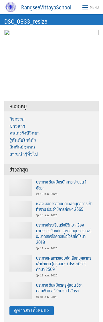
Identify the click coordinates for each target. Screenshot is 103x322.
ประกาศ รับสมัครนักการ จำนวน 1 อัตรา (61, 184)
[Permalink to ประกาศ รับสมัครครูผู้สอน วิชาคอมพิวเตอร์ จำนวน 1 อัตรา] (20, 290)
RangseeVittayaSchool (46, 7)
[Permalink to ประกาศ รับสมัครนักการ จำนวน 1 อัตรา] (20, 187)
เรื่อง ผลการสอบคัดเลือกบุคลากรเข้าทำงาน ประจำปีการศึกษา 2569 (64, 206)
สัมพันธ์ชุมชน (22, 146)
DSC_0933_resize (25, 21)
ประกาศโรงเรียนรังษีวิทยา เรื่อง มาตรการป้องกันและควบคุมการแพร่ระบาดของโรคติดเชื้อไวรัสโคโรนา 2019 (63, 233)
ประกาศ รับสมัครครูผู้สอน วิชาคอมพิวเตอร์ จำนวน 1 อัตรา (59, 287)
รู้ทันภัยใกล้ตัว (22, 140)
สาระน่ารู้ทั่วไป (23, 154)
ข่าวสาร (17, 126)
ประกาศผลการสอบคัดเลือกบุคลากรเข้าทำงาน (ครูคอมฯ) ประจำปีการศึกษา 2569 (63, 263)
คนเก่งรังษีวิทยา (24, 133)
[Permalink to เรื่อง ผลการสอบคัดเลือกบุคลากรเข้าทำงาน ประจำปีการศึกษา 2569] (20, 208)
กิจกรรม (17, 119)
